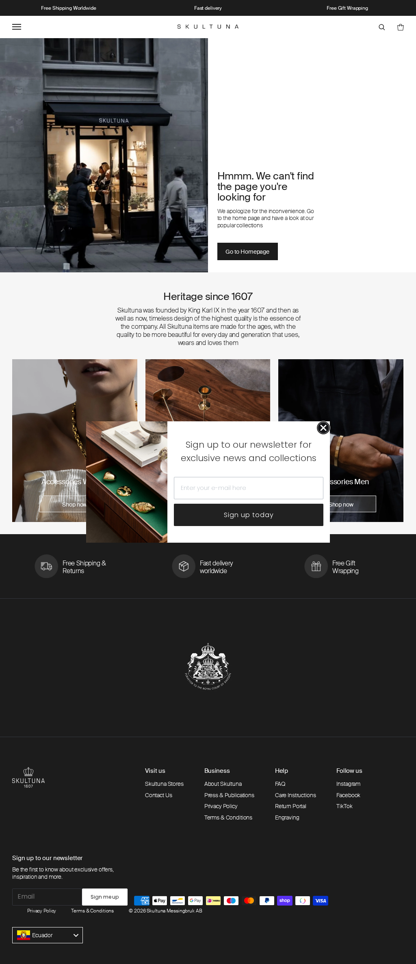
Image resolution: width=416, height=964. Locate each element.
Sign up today (249, 515)
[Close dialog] (323, 427)
